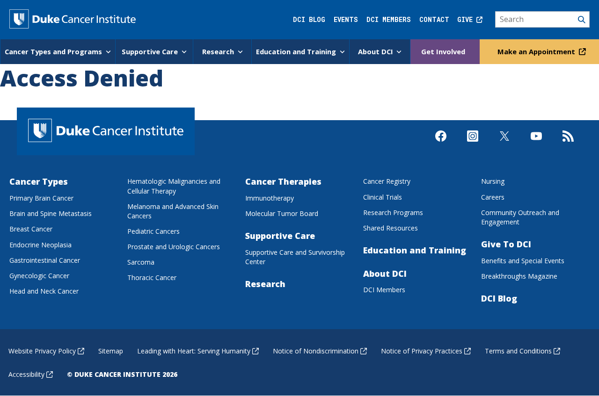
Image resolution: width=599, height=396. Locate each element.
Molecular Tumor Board (281, 213)
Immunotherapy (269, 198)
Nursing (492, 181)
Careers (492, 197)
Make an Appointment (537, 51)
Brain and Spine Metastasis (50, 213)
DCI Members (388, 19)
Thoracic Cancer (151, 277)
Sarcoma (140, 262)
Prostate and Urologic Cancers (173, 246)
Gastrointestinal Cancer (44, 260)
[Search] (542, 19)
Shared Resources (390, 227)
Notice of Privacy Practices (421, 350)
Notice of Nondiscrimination (315, 350)
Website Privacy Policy (42, 350)
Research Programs (393, 212)
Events (346, 19)
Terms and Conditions (518, 350)
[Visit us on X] (504, 144)
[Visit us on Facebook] (440, 144)
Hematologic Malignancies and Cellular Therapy (173, 186)
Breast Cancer (30, 228)
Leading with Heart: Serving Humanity (193, 350)
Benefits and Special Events (522, 260)
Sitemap (110, 350)
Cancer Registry (386, 181)
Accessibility (26, 374)
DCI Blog (309, 19)
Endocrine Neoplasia (40, 244)
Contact (434, 19)
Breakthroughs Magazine (519, 276)
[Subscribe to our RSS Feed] (568, 144)
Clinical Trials (382, 197)
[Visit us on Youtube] (536, 144)
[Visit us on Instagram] (472, 144)
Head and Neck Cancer (44, 291)
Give (466, 19)
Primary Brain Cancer (41, 198)
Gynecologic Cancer (39, 275)
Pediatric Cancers (153, 231)
